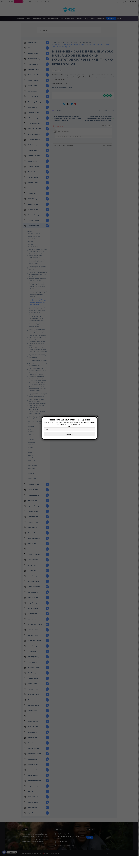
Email (69, 426)
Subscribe (69, 434)
